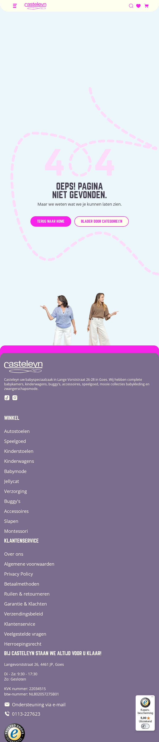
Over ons (13, 554)
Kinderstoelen (19, 451)
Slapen (11, 521)
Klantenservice (19, 624)
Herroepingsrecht (22, 644)
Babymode (15, 471)
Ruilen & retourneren (27, 594)
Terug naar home (51, 221)
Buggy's (12, 501)
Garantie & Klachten (25, 604)
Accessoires (16, 511)
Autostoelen (17, 431)
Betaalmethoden (21, 584)
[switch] (145, 726)
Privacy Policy (18, 574)
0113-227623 (26, 714)
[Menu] (152, 697)
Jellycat (11, 481)
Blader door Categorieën (101, 221)
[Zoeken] (131, 5)
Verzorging (15, 491)
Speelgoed (15, 441)
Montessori (16, 531)
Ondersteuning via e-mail (39, 704)
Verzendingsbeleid (23, 614)
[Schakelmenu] (14, 5)
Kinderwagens (19, 461)
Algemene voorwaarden (29, 564)
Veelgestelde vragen (25, 634)
